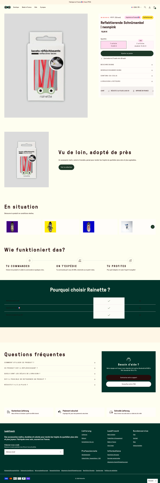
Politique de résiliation (110, 470)
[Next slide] (157, 2)
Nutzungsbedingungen (41, 470)
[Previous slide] (7, 66)
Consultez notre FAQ (129, 384)
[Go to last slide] (3, 2)
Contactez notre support (128, 377)
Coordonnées (99, 470)
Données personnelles (113, 458)
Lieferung (84, 434)
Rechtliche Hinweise (113, 454)
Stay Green (110, 445)
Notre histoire (111, 434)
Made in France (111, 442)
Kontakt (135, 438)
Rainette (82, 478)
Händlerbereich (86, 454)
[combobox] (152, 481)
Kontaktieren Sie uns (88, 442)
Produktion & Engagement (114, 438)
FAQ (134, 434)
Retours (84, 438)
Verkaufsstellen (137, 445)
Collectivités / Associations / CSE (91, 458)
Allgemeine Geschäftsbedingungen (117, 462)
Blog (134, 442)
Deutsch (150, 481)
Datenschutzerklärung (27, 470)
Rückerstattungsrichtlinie (11, 470)
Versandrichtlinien (55, 470)
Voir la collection (66, 167)
